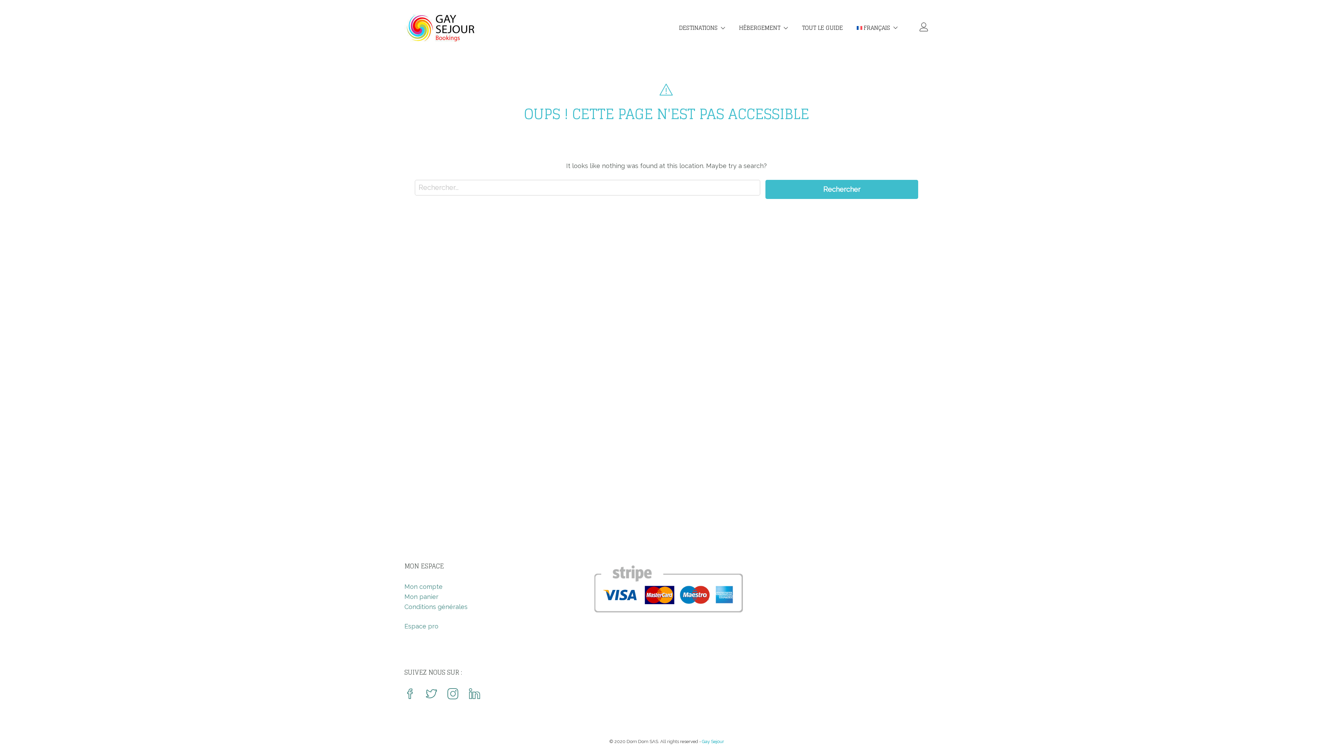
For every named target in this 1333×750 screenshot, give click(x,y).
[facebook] (410, 694)
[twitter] (431, 694)
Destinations (698, 28)
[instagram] (453, 694)
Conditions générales (436, 606)
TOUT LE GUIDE (822, 28)
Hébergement (759, 28)
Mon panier (421, 596)
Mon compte (423, 586)
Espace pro (421, 626)
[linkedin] (474, 694)
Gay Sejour (713, 741)
